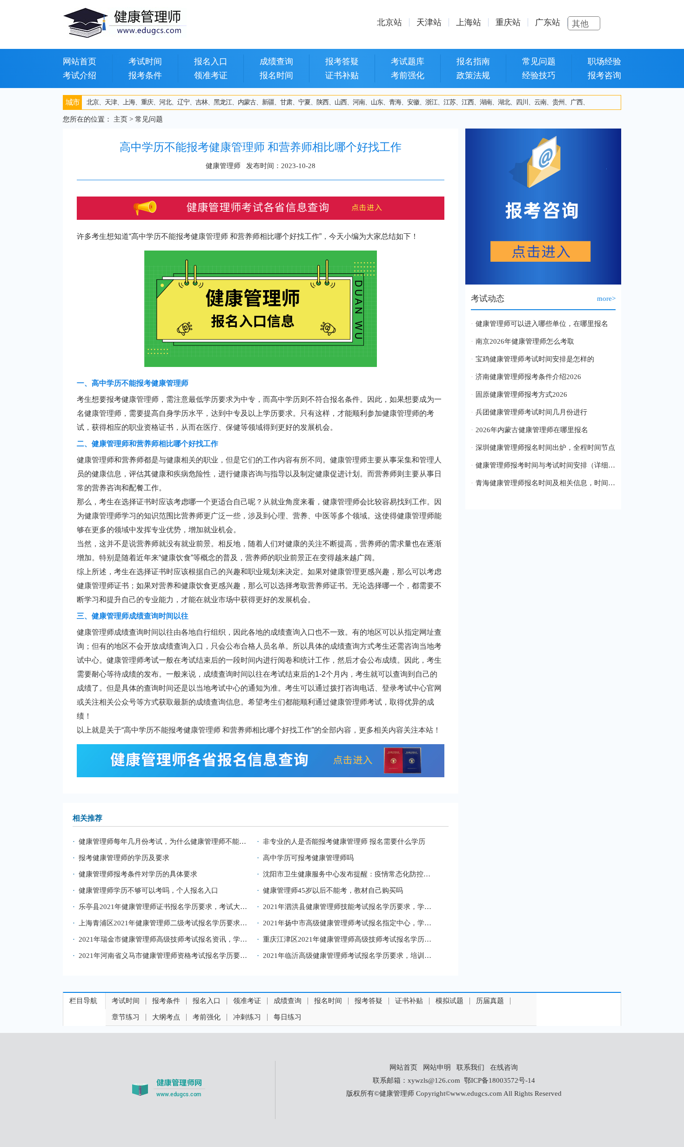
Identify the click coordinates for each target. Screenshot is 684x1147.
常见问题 (539, 61)
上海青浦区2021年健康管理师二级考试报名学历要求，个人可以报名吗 (166, 923)
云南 (540, 102)
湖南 (486, 102)
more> (606, 298)
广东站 (547, 22)
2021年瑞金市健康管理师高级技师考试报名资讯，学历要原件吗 (166, 939)
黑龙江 (223, 102)
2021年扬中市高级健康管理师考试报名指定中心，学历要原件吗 (350, 923)
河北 (165, 102)
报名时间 (276, 75)
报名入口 (211, 61)
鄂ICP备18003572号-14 (499, 1080)
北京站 (389, 22)
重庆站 (508, 22)
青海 (395, 102)
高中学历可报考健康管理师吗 (308, 858)
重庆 (147, 102)
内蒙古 (247, 102)
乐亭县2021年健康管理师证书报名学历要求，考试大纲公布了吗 (166, 906)
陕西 (322, 102)
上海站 (468, 22)
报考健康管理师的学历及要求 (124, 858)
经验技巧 (539, 75)
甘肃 (286, 102)
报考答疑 (342, 61)
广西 (576, 102)
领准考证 (211, 75)
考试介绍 (79, 75)
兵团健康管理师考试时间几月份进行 (531, 412)
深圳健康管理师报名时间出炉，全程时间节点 (545, 447)
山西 (341, 102)
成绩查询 (276, 61)
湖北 (504, 102)
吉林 (201, 102)
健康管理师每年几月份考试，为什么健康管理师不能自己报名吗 (166, 841)
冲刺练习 (247, 1017)
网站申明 (437, 1067)
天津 (111, 102)
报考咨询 (604, 75)
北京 (93, 102)
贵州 (558, 102)
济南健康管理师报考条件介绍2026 (528, 376)
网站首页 (79, 61)
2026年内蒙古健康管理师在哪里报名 (532, 430)
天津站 (429, 22)
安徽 (413, 102)
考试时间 (145, 61)
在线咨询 (504, 1067)
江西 (468, 102)
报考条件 (145, 75)
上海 (129, 102)
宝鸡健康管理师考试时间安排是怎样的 (535, 359)
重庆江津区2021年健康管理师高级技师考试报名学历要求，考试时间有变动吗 (350, 939)
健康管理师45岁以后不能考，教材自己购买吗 (333, 890)
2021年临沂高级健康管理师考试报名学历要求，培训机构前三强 (350, 955)
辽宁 (183, 102)
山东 (377, 102)
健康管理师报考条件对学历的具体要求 (138, 874)
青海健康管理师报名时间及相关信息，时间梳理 (546, 483)
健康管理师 (209, 236)
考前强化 (407, 75)
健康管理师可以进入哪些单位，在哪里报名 (542, 323)
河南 (359, 102)
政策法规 (473, 75)
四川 (522, 102)
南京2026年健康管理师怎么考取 (525, 341)
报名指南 (473, 61)
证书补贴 (342, 75)
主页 (120, 119)
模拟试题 (449, 1001)
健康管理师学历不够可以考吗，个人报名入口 (148, 890)
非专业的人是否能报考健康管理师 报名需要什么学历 (344, 841)
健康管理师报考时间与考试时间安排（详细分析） (546, 465)
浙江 (431, 102)
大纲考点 (166, 1017)
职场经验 (604, 61)
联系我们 (470, 1067)
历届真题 (490, 1001)
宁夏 (304, 102)
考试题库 (407, 61)
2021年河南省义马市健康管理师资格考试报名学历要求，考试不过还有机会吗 (166, 955)
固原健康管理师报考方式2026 (521, 394)
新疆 (268, 102)
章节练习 (126, 1017)
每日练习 (288, 1017)
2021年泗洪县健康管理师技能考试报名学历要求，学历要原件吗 (350, 906)
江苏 (449, 102)
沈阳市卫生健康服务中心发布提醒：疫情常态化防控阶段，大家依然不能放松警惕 (350, 874)
